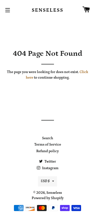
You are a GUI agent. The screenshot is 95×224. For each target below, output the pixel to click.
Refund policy (47, 151)
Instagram (50, 168)
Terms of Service (47, 145)
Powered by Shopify (48, 198)
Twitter (50, 162)
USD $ (45, 181)
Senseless (47, 10)
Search (47, 138)
